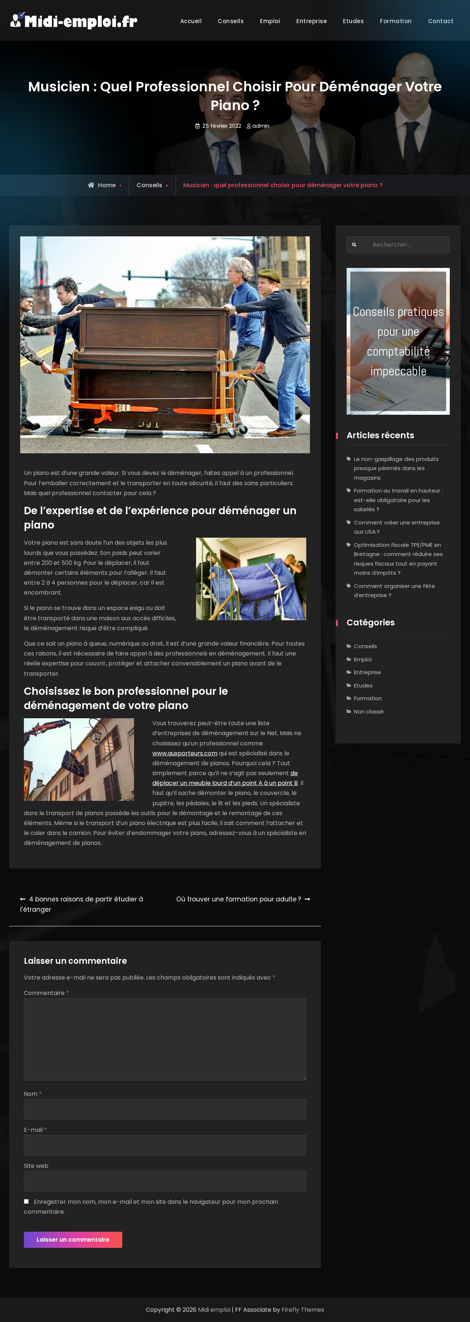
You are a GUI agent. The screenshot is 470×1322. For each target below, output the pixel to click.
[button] (398, 341)
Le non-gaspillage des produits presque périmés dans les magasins (396, 468)
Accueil (191, 21)
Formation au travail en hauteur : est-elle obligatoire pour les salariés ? (398, 500)
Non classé (369, 711)
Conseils (231, 21)
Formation (368, 698)
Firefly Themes (303, 1309)
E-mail (35, 1130)
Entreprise (311, 21)
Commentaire (46, 993)
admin (261, 126)
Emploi (270, 21)
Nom (33, 1094)
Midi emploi (214, 1309)
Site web (36, 1166)
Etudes (353, 21)
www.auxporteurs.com (184, 753)
